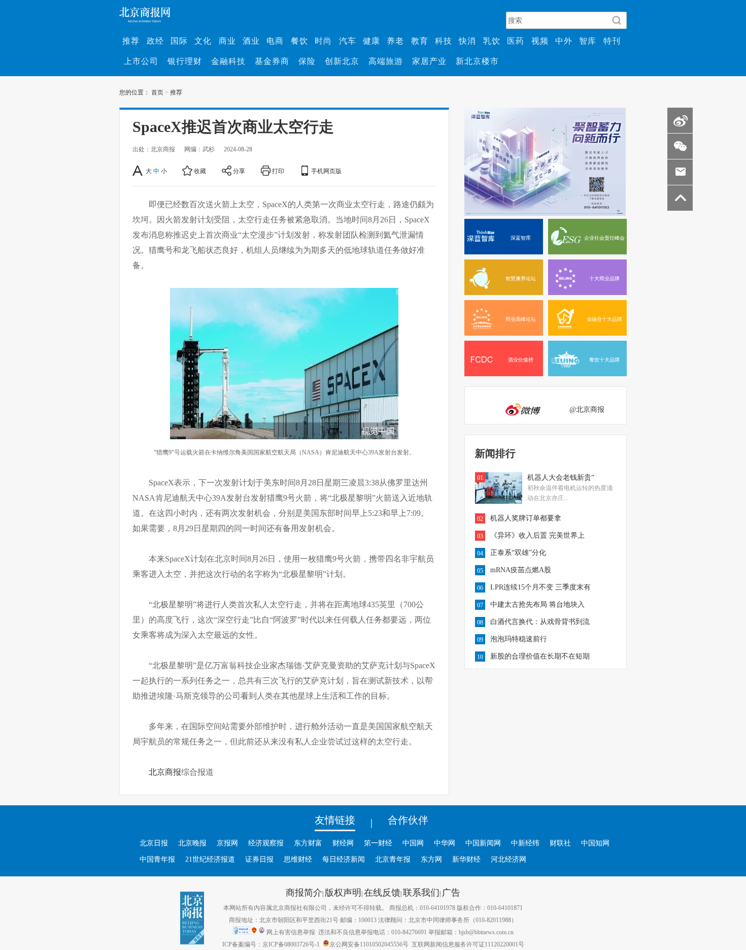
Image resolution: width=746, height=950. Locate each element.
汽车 (347, 41)
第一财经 (378, 842)
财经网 (343, 842)
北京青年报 (393, 859)
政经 (155, 41)
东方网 (431, 859)
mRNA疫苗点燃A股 (520, 569)
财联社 (560, 842)
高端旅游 (385, 61)
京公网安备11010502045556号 (369, 944)
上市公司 (141, 61)
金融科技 (228, 61)
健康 (371, 41)
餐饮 (299, 41)
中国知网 (595, 842)
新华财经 (466, 859)
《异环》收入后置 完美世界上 (537, 535)
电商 (275, 41)
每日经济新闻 (343, 859)
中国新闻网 (483, 842)
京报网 (227, 842)
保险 (307, 61)
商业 (227, 41)
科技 (443, 41)
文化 (203, 41)
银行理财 (184, 61)
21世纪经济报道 (210, 859)
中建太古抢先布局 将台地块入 (537, 604)
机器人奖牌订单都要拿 (525, 517)
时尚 (323, 41)
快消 (467, 41)
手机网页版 (326, 171)
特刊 (612, 41)
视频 (540, 41)
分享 (239, 171)
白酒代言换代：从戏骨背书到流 (540, 621)
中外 (563, 41)
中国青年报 (157, 859)
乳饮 (491, 41)
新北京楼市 (477, 61)
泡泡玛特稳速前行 (518, 638)
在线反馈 (382, 892)
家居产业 (429, 61)
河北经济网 (508, 859)
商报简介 (304, 892)
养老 (395, 41)
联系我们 (421, 892)
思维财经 (298, 859)
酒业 (251, 41)
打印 (278, 171)
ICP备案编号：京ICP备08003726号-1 (271, 944)
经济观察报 (266, 842)
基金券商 (272, 61)
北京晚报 (192, 842)
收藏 (200, 171)
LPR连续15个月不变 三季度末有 (540, 587)
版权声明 (343, 892)
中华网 (444, 842)
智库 (587, 41)
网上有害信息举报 (290, 932)
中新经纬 (525, 842)
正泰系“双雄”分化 (518, 552)
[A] (138, 171)
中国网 (413, 842)
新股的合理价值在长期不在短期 (540, 656)
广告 (451, 892)
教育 (419, 41)
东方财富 (308, 842)
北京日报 (154, 842)
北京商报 (165, 772)
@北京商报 (586, 409)
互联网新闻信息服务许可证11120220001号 (468, 944)
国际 (179, 41)
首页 (157, 92)
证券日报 (259, 859)
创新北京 (342, 61)
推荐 (131, 41)
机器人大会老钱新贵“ (560, 477)
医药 (515, 41)
